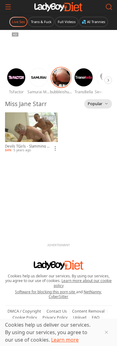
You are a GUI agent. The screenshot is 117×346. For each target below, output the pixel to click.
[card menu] (55, 148)
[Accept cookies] (106, 332)
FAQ (96, 317)
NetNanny (92, 292)
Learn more (65, 339)
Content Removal (88, 311)
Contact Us (56, 311)
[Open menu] (8, 6)
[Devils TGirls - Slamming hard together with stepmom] (31, 132)
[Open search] (109, 6)
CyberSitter (58, 296)
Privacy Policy (55, 317)
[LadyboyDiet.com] (58, 7)
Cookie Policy (24, 317)
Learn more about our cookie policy (83, 283)
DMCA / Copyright (24, 311)
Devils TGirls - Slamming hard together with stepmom (27, 146)
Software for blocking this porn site (45, 292)
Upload (79, 317)
